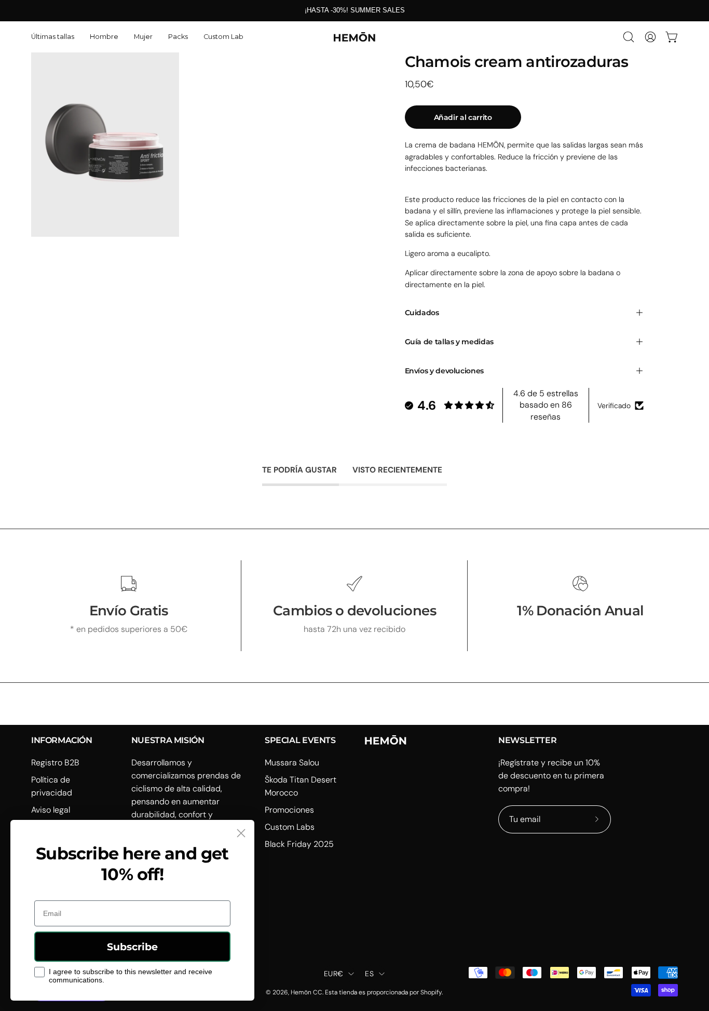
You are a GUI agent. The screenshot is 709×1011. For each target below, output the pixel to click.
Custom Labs (290, 826)
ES (369, 973)
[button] (104, 36)
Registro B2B (55, 762)
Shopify (431, 992)
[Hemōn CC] (354, 37)
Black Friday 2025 (299, 844)
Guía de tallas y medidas (449, 341)
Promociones (289, 809)
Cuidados (422, 312)
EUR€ (333, 973)
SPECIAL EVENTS (300, 740)
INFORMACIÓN (61, 740)
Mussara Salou (292, 762)
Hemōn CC (306, 992)
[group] (354, 10)
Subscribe (132, 947)
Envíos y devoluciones (444, 370)
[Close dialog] (241, 833)
